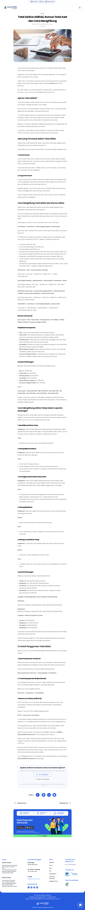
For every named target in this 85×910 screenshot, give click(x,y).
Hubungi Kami (52, 873)
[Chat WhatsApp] (80, 905)
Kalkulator (51, 862)
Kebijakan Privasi (53, 881)
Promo (51, 865)
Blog (50, 868)
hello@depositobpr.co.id (34, 879)
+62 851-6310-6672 (32, 864)
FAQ (50, 871)
